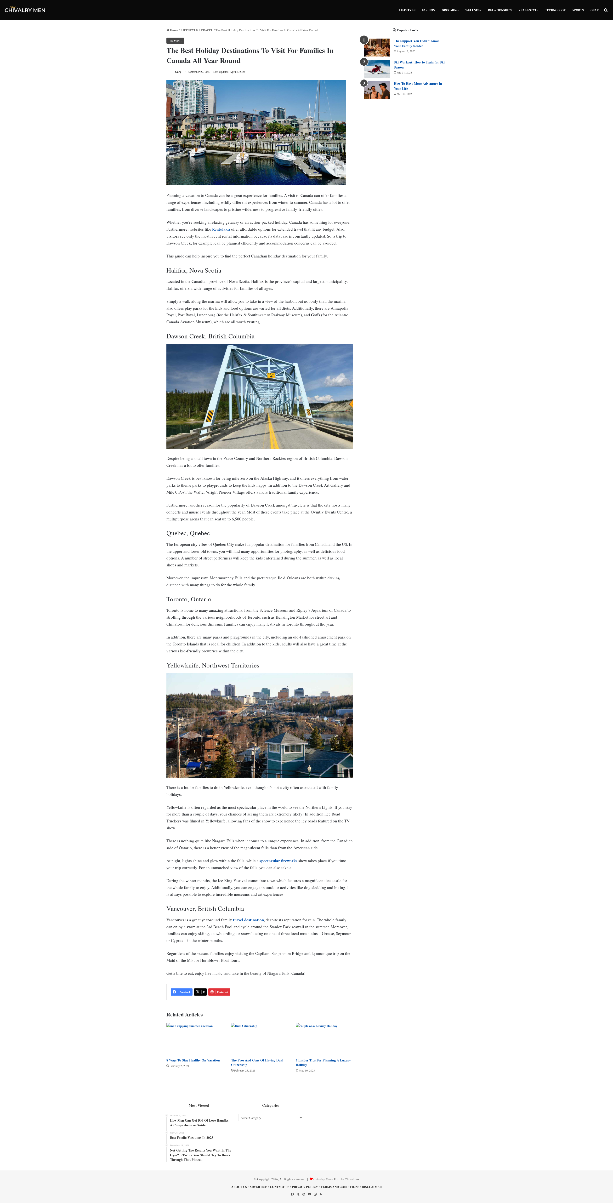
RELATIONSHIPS (500, 10)
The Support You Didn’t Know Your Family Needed (416, 43)
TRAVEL (207, 30)
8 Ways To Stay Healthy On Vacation (193, 1060)
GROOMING (450, 10)
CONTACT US (279, 1186)
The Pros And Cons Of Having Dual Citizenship (257, 1062)
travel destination (248, 920)
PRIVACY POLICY (305, 1186)
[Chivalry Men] (25, 10)
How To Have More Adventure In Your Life (418, 86)
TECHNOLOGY (555, 10)
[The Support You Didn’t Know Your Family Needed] (377, 48)
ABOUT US (239, 1186)
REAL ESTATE (528, 10)
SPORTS (578, 10)
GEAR (594, 10)
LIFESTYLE (407, 10)
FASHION (428, 10)
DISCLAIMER (372, 1186)
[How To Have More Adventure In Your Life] (377, 90)
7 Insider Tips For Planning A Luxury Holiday (323, 1062)
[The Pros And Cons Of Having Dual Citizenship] (260, 1039)
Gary (178, 72)
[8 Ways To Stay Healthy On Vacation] (195, 1039)
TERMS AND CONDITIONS (340, 1186)
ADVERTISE (258, 1186)
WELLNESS (473, 10)
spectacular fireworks (278, 861)
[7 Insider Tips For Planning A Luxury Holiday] (324, 1039)
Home (173, 30)
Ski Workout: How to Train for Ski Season (419, 65)
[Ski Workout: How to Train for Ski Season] (377, 69)
